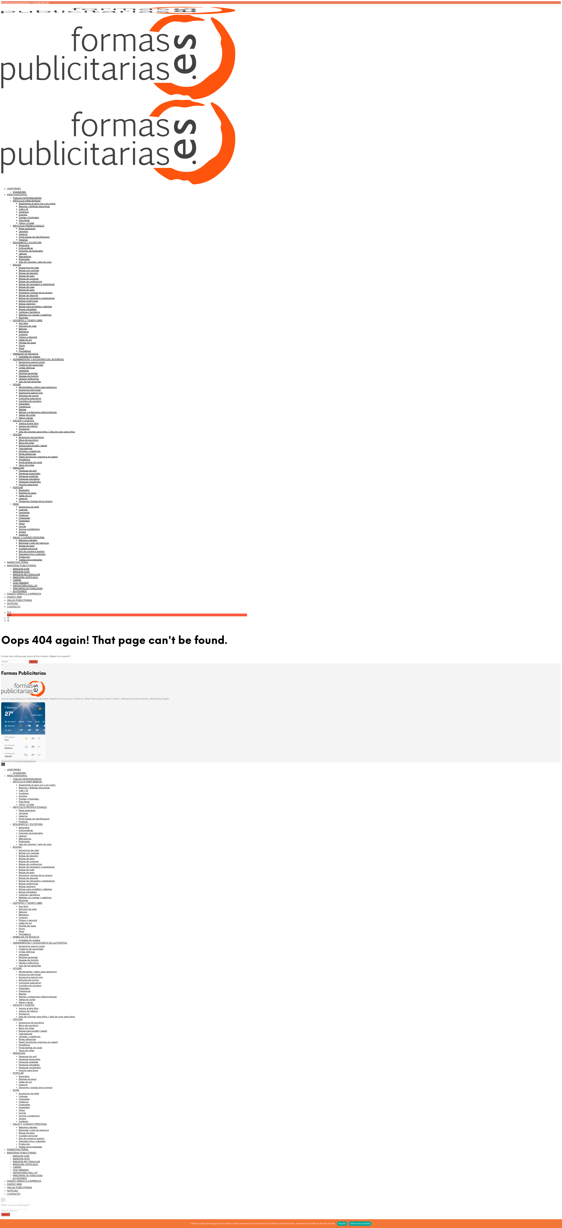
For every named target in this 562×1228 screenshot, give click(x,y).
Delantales (24, 403)
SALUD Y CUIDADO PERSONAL (29, 537)
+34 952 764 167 (40, 2)
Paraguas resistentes (30, 481)
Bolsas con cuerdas (29, 270)
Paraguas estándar (28, 476)
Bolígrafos (24, 245)
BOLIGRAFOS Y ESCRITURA (27, 242)
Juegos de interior (28, 426)
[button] (9, 612)
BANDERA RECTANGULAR (26, 574)
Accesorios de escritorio (31, 437)
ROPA (16, 503)
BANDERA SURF (21, 568)
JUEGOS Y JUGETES (23, 420)
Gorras (22, 526)
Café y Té (23, 208)
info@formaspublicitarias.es (15, 2)
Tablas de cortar (27, 414)
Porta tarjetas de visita (30, 462)
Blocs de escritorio (28, 439)
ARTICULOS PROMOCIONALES (28, 225)
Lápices (23, 253)
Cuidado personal (28, 548)
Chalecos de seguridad (31, 364)
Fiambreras (25, 406)
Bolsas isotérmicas (28, 300)
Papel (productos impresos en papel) (38, 456)
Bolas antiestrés (27, 228)
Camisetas (24, 512)
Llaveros (23, 234)
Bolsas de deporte (28, 295)
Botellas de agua (27, 492)
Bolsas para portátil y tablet (33, 445)
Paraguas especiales (29, 473)
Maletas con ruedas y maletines (35, 314)
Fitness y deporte (28, 336)
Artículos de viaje (28, 325)
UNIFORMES (14, 189)
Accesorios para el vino (31, 392)
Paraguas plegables (29, 478)
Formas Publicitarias (25, 761)
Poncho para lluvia (28, 484)
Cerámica (24, 211)
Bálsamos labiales (28, 540)
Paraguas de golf (28, 470)
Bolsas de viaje (26, 286)
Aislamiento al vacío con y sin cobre (37, 203)
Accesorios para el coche (32, 362)
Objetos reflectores (29, 378)
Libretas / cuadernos (30, 451)
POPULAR (18, 487)
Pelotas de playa (27, 342)
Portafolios (24, 459)
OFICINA (17, 434)
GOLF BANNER (21, 582)
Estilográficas (26, 247)
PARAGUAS (18, 467)
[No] (558, 1223)
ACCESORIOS (20, 591)
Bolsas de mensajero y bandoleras (37, 284)
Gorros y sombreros (29, 528)
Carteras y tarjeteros (29, 311)
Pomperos (24, 428)
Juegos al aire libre (28, 423)
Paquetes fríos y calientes (32, 553)
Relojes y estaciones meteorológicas (38, 412)
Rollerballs (24, 259)
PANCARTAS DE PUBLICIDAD (28, 588)
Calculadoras (25, 448)
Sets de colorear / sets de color (35, 261)
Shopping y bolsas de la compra (35, 292)
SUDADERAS (19, 191)
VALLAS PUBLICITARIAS (19, 600)
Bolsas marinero (27, 303)
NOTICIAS (12, 603)
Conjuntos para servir (30, 398)
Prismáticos (25, 350)
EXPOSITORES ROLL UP (25, 585)
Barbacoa (24, 331)
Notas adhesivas (27, 453)
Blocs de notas (26, 442)
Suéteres (23, 534)
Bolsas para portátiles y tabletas (35, 306)
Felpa (22, 523)
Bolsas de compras (29, 278)
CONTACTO (13, 607)
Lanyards (23, 231)
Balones (23, 328)
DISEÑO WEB (14, 597)
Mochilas (23, 317)
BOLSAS (17, 264)
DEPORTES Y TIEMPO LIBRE (27, 320)
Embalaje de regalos (29, 356)
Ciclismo (23, 334)
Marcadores (25, 256)
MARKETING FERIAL (17, 562)
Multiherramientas (28, 373)
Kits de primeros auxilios (31, 551)
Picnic (22, 345)
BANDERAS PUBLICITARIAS (21, 566)
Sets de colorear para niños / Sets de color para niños (47, 431)
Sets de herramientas (30, 381)
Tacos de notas (26, 464)
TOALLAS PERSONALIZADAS (27, 197)
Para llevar (24, 220)
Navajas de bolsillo (28, 375)
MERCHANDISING (17, 195)
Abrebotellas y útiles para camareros (38, 387)
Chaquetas (24, 517)
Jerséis (22, 531)
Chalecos (23, 515)
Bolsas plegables (28, 309)
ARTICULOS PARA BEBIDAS (27, 200)
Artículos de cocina (28, 395)
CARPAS (17, 579)
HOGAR (17, 384)
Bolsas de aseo (27, 275)
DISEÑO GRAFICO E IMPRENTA (24, 594)
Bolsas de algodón (28, 272)
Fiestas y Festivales (29, 217)
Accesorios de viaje (29, 267)
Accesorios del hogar (30, 389)
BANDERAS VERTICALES (25, 577)
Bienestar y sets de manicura (34, 542)
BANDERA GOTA (21, 571)
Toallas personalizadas (30, 559)
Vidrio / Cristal (26, 222)
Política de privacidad (360, 1223)
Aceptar (342, 1223)
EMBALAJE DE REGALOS (25, 353)
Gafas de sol (25, 339)
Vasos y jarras (26, 417)
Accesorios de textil (29, 506)
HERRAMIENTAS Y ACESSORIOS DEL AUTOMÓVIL (38, 359)
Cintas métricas (27, 367)
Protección (24, 556)
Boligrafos (24, 490)
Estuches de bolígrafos (31, 250)
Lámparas (24, 370)
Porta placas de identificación (34, 236)
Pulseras (23, 239)
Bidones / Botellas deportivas (34, 206)
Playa (21, 348)
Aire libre (23, 323)
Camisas (23, 509)
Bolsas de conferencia (30, 281)
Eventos (23, 214)
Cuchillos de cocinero (30, 400)
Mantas (22, 409)
